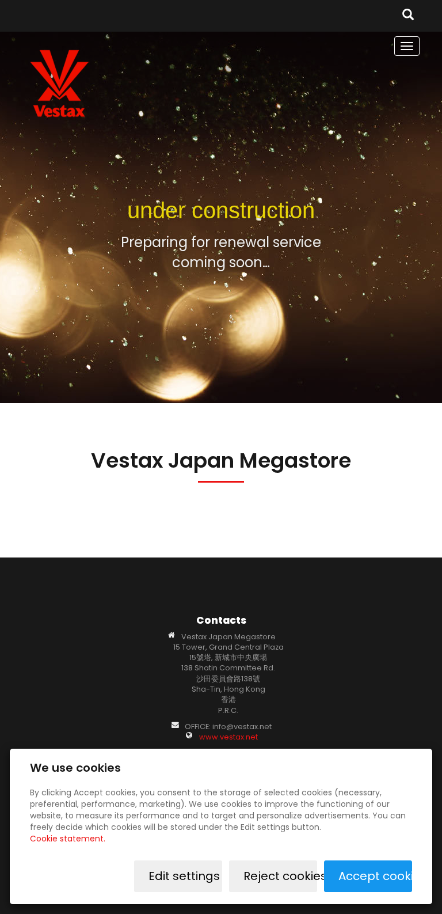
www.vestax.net (228, 737)
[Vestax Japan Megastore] (60, 82)
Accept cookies (375, 876)
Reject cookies (280, 876)
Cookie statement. (67, 838)
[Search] (408, 16)
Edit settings (184, 876)
